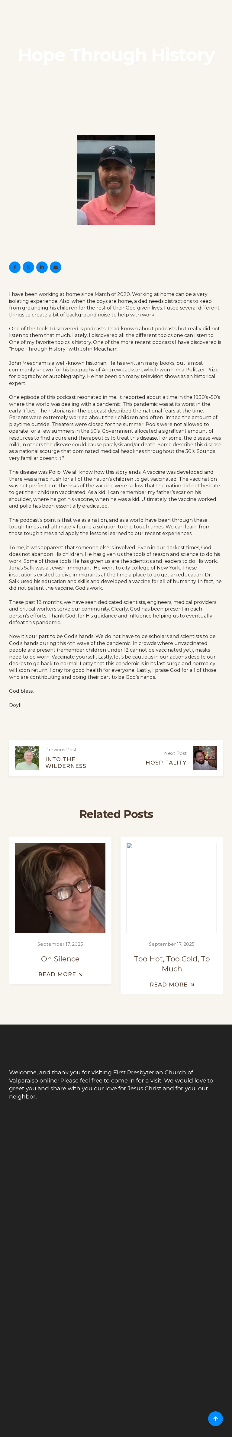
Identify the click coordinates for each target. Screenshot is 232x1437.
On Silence (60, 958)
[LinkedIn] (42, 267)
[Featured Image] (60, 889)
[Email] (55, 267)
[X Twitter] (28, 267)
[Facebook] (15, 267)
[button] (60, 975)
